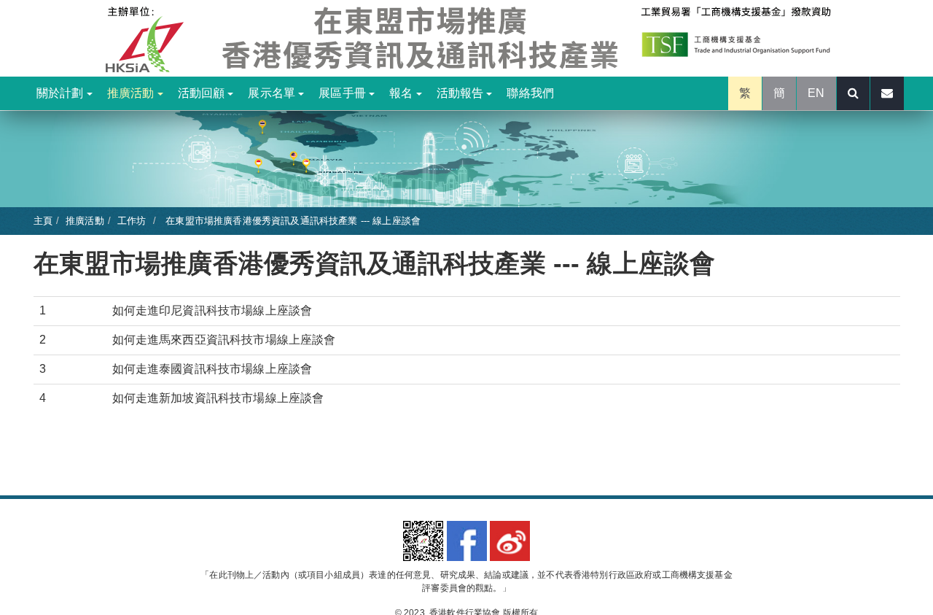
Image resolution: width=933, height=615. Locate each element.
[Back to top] (892, 574)
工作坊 (131, 220)
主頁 (43, 220)
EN (816, 93)
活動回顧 (203, 93)
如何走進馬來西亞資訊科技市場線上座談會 (224, 339)
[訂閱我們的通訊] (887, 93)
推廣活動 (132, 93)
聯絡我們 (530, 93)
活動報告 (462, 93)
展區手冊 (344, 93)
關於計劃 (61, 93)
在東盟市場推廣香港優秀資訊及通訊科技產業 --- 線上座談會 (292, 220)
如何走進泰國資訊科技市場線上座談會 (212, 369)
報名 (402, 93)
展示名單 (273, 93)
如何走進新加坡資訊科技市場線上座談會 (218, 398)
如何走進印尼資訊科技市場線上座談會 (212, 310)
